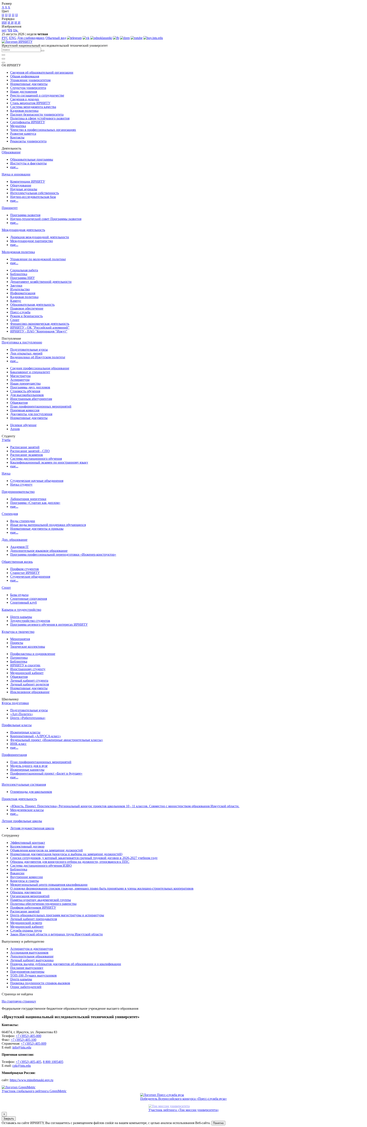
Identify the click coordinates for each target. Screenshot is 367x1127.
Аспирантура (20, 379)
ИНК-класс (18, 744)
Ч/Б (9, 30)
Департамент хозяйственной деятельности (41, 281)
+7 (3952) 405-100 (23, 1039)
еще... (14, 167)
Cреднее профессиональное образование (39, 368)
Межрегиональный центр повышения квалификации (49, 884)
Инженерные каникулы (27, 769)
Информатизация (22, 293)
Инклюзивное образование (29, 692)
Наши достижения (23, 91)
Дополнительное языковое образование (39, 550)
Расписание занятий (25, 447)
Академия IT (19, 547)
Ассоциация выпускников (29, 952)
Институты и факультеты (28, 163)
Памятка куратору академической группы (40, 900)
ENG (12, 38)
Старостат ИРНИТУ (25, 573)
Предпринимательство (18, 491)
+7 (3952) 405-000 (28, 1036)
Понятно (218, 1123)
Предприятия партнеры (27, 971)
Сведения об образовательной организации (41, 72)
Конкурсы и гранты (24, 881)
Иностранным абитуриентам (31, 399)
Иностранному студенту (27, 669)
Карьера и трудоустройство (21, 609)
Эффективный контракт (27, 842)
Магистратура (20, 376)
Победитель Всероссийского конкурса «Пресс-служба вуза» (183, 1098)
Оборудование (20, 185)
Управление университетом (30, 80)
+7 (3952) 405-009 (33, 1043)
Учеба (6, 440)
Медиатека (18, 126)
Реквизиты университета (28, 141)
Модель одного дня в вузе (29, 766)
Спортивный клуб (23, 602)
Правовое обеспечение (26, 308)
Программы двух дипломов (30, 387)
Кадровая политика (24, 110)
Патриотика (19, 657)
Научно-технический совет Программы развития (45, 219)
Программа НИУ (22, 278)
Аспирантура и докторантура (31, 948)
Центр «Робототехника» (27, 718)
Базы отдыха (19, 595)
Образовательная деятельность (32, 304)
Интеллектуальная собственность (34, 193)
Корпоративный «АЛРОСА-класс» (35, 736)
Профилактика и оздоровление (32, 654)
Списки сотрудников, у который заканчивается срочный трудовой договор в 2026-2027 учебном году (84, 858)
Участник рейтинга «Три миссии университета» (183, 1110)
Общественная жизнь (17, 562)
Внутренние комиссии (26, 877)
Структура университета (28, 88)
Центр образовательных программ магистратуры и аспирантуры (57, 915)
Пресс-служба (20, 312)
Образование (11, 152)
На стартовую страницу (19, 1001)
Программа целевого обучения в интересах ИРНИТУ (49, 624)
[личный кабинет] (3, 55)
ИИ (4, 22)
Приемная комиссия (24, 410)
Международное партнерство (31, 241)
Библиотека (18, 274)
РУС (5, 38)
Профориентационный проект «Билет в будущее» (46, 773)
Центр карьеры (21, 617)
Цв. (15, 30)
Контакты (17, 137)
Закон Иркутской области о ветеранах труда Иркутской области (56, 934)
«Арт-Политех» (21, 714)
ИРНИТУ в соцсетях (25, 665)
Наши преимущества (25, 383)
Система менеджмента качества (33, 107)
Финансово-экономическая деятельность (39, 323)
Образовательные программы (31, 159)
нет (4, 30)
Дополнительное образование (32, 956)
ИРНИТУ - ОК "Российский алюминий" (39, 327)
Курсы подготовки (15, 703)
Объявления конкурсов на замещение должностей (46, 850)
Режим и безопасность (26, 316)
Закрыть (8, 1118)
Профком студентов (24, 569)
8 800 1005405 (53, 1062)
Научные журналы (23, 189)
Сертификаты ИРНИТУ (27, 122)
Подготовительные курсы (29, 349)
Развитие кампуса (23, 133)
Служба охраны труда (26, 930)
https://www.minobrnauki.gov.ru (31, 1080)
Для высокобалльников (27, 395)
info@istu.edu (21, 1047)
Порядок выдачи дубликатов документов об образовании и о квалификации (65, 964)
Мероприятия (20, 639)
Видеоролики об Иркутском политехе (37, 357)
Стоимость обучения (25, 391)
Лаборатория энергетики (28, 499)
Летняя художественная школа (32, 828)
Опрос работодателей (25, 987)
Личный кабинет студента (29, 680)
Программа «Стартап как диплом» (35, 503)
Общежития (19, 402)
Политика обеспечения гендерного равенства (43, 904)
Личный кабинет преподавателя (33, 919)
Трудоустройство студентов (30, 620)
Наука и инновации (16, 174)
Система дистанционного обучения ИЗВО (41, 865)
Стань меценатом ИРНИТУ (30, 103)
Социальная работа (24, 270)
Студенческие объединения (30, 576)
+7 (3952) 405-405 (28, 1062)
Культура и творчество (18, 632)
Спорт (14, 320)
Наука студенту (21, 484)
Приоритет (10, 208)
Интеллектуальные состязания (24, 784)
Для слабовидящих (31, 38)
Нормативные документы (29, 84)
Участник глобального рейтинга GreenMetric (34, 1091)
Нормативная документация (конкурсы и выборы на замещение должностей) (66, 854)
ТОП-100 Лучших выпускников (33, 975)
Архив (15, 429)
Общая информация (24, 76)
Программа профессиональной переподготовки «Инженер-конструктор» (63, 554)
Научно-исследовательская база (33, 197)
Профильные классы (17, 725)
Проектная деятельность (19, 799)
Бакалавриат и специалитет (30, 372)
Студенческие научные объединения (36, 480)
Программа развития (25, 215)
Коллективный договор (27, 846)
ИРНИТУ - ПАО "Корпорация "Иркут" (38, 331)
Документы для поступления (31, 414)
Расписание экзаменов (26, 455)
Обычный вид (55, 38)
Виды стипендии (22, 521)
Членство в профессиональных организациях (43, 130)
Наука (6, 473)
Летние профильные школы (22, 821)
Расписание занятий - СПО (30, 451)
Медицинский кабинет (27, 673)
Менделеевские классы (27, 810)
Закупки (16, 285)
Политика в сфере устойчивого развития (39, 118)
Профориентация (14, 755)
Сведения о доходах (24, 99)
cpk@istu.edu (21, 1065)
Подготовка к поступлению (22, 342)
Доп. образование (14, 539)
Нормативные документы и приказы (37, 528)
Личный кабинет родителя (29, 684)
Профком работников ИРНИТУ (33, 907)
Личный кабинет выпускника (32, 960)
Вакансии (17, 873)
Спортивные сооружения (28, 598)
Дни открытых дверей (26, 353)
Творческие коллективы (27, 646)
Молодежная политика (18, 252)
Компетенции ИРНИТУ (27, 181)
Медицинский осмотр (26, 923)
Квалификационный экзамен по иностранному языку (49, 462)
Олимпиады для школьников (31, 791)
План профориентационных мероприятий (40, 406)
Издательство (20, 289)
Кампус (15, 301)
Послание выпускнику (26, 968)
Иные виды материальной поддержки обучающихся (48, 525)
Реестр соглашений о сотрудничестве (37, 95)
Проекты (16, 643)
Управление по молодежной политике (38, 259)
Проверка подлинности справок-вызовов (40, 983)
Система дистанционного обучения (36, 458)
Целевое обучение (23, 425)
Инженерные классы (25, 732)
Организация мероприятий (29, 896)
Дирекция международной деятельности (39, 237)
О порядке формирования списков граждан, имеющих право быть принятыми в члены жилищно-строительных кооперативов (101, 888)
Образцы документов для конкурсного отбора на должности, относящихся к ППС (69, 861)
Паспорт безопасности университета (37, 114)
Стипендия (10, 514)
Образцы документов (25, 892)
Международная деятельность (23, 230)
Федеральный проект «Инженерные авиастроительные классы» (56, 740)
